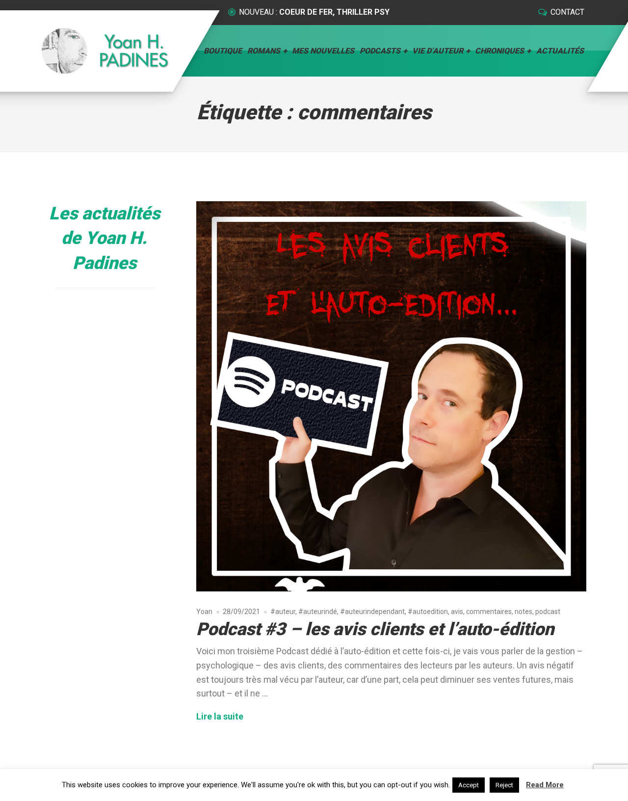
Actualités (560, 50)
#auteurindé (317, 611)
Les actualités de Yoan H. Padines (104, 238)
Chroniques (499, 50)
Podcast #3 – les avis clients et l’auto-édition (375, 629)
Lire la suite (219, 716)
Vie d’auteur (437, 50)
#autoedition (428, 611)
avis (457, 611)
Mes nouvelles (323, 50)
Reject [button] (504, 785)
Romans (263, 50)
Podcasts (380, 50)
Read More (545, 784)
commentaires (489, 611)
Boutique (223, 50)
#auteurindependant (372, 611)
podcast (547, 611)
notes (523, 611)
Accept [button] (468, 785)
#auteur (282, 611)
